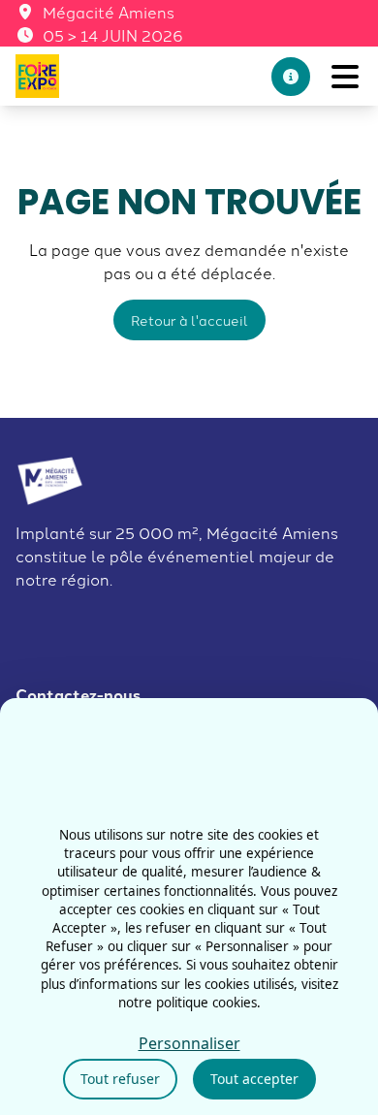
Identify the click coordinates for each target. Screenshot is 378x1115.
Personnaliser (189, 1043)
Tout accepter (254, 1078)
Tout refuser (120, 1078)
